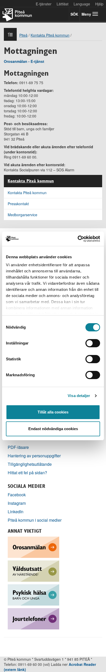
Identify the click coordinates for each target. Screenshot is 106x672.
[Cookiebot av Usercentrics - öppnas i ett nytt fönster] (77, 238)
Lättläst (62, 3)
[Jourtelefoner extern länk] (33, 618)
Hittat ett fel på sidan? (27, 473)
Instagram (17, 503)
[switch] (92, 343)
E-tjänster (43, 3)
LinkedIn (15, 512)
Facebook (17, 495)
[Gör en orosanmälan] (33, 547)
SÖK (74, 14)
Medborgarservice (22, 214)
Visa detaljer (79, 395)
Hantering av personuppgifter (34, 456)
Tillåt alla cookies (53, 412)
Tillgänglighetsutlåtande (30, 464)
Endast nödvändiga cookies (53, 429)
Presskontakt (18, 203)
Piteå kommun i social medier (34, 520)
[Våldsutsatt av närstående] (33, 571)
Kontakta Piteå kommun (31, 181)
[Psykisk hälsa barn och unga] (33, 594)
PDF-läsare (18, 447)
